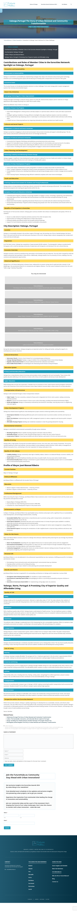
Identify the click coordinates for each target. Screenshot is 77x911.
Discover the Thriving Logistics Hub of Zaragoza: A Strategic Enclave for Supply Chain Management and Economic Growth (31, 728)
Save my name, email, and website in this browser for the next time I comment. (25, 761)
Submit (7, 828)
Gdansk (30, 868)
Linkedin (36, 899)
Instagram (42, 899)
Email (5, 820)
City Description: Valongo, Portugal (14, 52)
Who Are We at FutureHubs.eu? (60, 875)
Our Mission (64, 4)
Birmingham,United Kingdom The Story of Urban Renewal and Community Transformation (31, 722)
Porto (30, 877)
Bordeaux (31, 880)
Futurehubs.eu (7, 40)
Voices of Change (33, 4)
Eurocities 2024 (56, 862)
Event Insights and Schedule (59, 865)
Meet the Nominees (57, 868)
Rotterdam (31, 886)
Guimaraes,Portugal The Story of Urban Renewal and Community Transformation (29, 717)
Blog (53, 878)
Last (21, 817)
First (5, 817)
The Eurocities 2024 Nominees (37, 862)
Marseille (30, 874)
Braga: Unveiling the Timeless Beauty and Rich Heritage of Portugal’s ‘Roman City (29, 720)
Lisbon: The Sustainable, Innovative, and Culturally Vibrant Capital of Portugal (28, 719)
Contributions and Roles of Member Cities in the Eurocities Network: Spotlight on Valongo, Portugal (31, 49)
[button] (71, 4)
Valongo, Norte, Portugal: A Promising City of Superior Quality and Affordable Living (27, 57)
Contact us (55, 881)
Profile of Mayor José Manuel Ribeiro (14, 54)
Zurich (30, 889)
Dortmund (31, 883)
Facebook (30, 899)
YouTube (47, 899)
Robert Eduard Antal (42, 26)
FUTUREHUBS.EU (56, 872)
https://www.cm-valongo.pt (22, 104)
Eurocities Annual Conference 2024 (49, 4)
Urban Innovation (17, 40)
